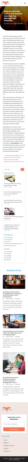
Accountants (7, 237)
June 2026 (6, 256)
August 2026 (7, 251)
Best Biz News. (17, 458)
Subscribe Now (14, 429)
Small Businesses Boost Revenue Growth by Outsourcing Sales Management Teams (10, 380)
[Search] (22, 169)
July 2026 (6, 253)
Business (20, 23)
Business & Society (9, 446)
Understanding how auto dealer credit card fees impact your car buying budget (13, 333)
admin (7, 23)
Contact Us (7, 451)
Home (5, 440)
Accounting (7, 239)
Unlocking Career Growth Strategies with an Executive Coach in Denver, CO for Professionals (12, 294)
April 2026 (6, 260)
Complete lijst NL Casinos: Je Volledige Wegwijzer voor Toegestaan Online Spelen (12, 226)
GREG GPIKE (9, 299)
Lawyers (6, 448)
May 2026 (6, 258)
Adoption (6, 241)
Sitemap (17, 460)
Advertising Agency (9, 245)
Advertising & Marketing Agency (12, 243)
